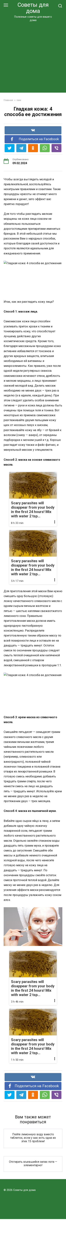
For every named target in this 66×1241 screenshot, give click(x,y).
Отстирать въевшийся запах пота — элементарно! (33, 1163)
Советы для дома (33, 7)
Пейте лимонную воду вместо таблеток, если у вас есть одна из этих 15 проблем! (33, 1138)
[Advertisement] (33, 56)
